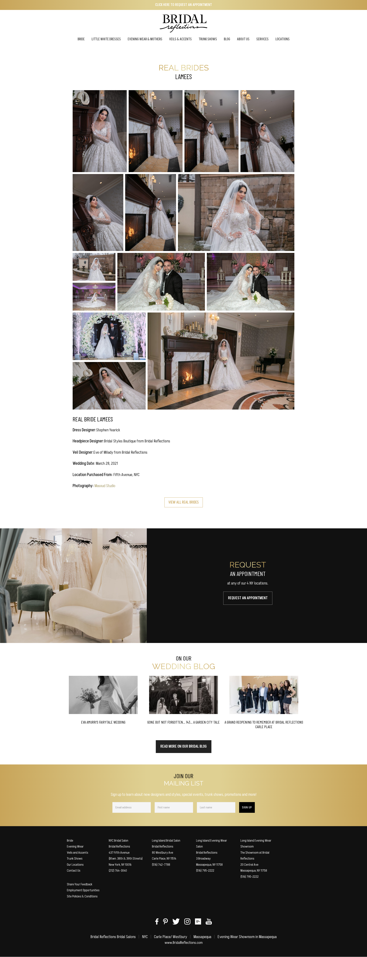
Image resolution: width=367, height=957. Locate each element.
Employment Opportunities (83, 890)
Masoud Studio (104, 486)
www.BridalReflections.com (184, 942)
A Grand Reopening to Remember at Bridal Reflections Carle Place (264, 724)
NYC (145, 937)
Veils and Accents (77, 852)
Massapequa (202, 937)
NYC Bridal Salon (118, 840)
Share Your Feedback (79, 884)
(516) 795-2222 (205, 870)
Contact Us (73, 870)
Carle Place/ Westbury (170, 937)
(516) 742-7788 (161, 864)
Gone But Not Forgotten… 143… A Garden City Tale (183, 722)
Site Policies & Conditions (82, 896)
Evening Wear (75, 846)
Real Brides (183, 67)
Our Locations (75, 864)
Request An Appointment (248, 598)
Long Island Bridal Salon (166, 840)
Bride (70, 840)
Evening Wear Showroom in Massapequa (247, 937)
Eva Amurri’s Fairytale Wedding (103, 722)
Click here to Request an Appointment (183, 4)
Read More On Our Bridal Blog (183, 746)
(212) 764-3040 (118, 870)
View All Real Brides (183, 502)
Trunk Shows (74, 858)
